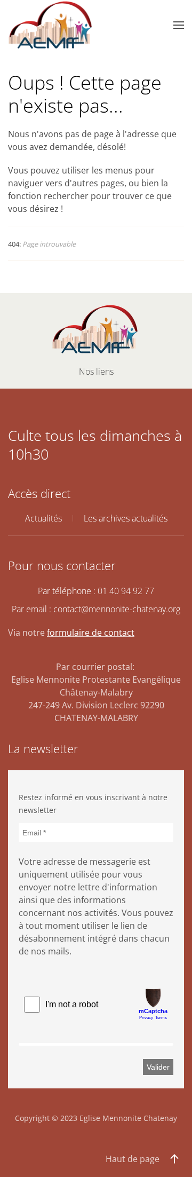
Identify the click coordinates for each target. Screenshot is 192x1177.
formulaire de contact (90, 632)
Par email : (96, 609)
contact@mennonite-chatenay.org (116, 609)
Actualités (43, 518)
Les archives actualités (125, 518)
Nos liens (96, 371)
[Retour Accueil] (51, 25)
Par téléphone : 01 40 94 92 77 (96, 591)
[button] (178, 25)
